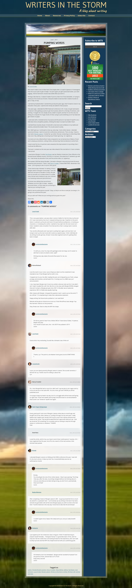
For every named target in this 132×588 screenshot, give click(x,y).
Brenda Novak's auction (39, 570)
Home (39, 16)
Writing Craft (71, 572)
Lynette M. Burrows (93, 125)
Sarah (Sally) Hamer (93, 123)
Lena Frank (35, 211)
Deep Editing (59, 570)
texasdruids (35, 364)
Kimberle (35, 528)
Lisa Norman (92, 121)
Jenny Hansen (92, 119)
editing (66, 570)
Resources (57, 16)
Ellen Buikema (92, 115)
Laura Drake (33, 86)
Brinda (34, 450)
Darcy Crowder (54, 163)
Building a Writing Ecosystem (96, 89)
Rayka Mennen (36, 492)
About (47, 16)
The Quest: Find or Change (95, 91)
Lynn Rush (35, 334)
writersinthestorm (42, 244)
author (30, 570)
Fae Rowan (49, 154)
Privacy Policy (69, 16)
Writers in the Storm (57, 572)
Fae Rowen (71, 570)
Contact (91, 16)
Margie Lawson (38, 134)
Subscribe (81, 16)
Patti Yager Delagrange (39, 407)
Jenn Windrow (92, 117)
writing (65, 572)
